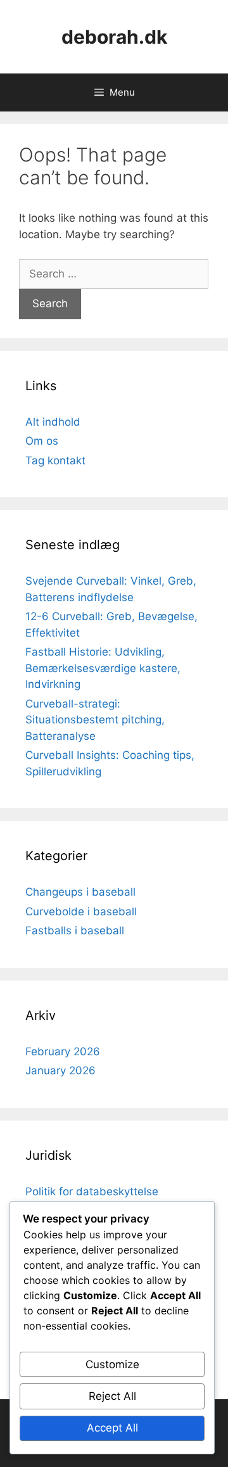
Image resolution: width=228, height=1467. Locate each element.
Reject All (112, 1396)
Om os (41, 441)
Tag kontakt (55, 460)
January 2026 (60, 1070)
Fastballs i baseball (74, 930)
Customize (112, 1364)
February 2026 (62, 1051)
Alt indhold (52, 422)
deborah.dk (114, 36)
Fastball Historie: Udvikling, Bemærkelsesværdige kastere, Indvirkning (102, 667)
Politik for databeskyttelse (91, 1191)
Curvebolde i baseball (81, 911)
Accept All (112, 1427)
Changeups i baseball (80, 892)
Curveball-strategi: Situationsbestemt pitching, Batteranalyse (95, 719)
